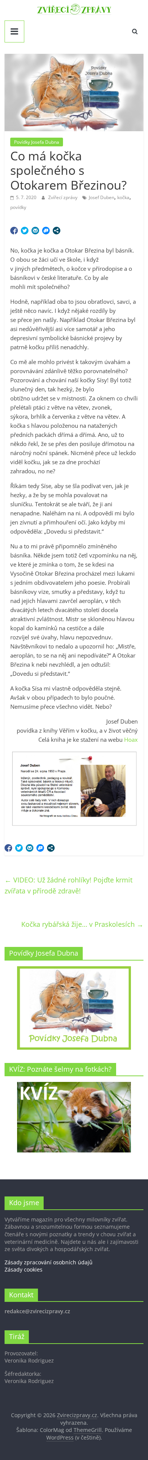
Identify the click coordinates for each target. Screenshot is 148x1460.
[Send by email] (35, 230)
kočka (123, 197)
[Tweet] (24, 230)
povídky (18, 207)
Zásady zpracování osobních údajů (49, 1262)
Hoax (131, 739)
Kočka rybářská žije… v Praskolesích (82, 924)
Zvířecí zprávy (63, 197)
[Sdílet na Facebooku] (14, 230)
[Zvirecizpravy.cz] (74, 8)
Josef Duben (101, 197)
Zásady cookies (24, 1269)
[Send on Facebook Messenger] (46, 230)
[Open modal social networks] (56, 230)
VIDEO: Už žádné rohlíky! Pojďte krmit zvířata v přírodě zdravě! (68, 885)
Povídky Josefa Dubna (36, 142)
